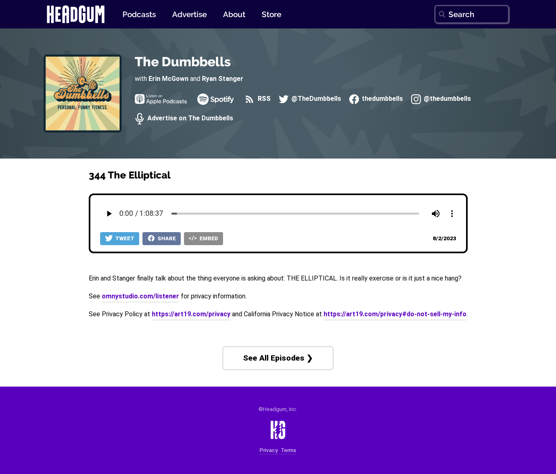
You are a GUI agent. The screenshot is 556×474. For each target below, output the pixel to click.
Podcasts (139, 14)
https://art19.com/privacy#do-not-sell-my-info (395, 314)
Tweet (124, 238)
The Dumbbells (183, 61)
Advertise (189, 14)
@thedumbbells (446, 99)
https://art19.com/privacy (191, 314)
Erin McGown (168, 79)
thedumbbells (381, 99)
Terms (288, 450)
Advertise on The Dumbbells (189, 118)
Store (271, 14)
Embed (208, 238)
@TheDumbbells (315, 99)
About (234, 14)
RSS (263, 99)
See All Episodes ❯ (278, 358)
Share (166, 238)
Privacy (269, 450)
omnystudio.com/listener (140, 296)
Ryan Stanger (222, 79)
